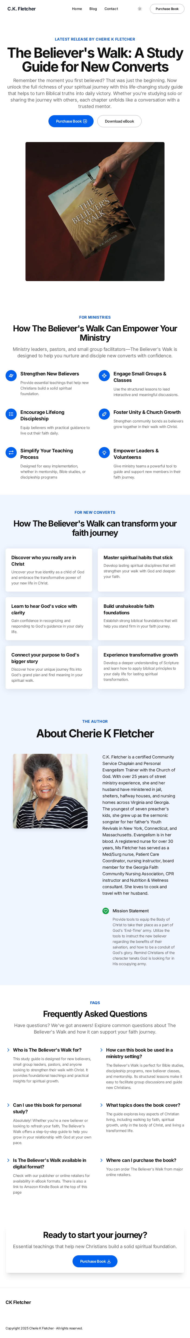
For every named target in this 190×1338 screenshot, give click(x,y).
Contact (111, 8)
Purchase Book (167, 9)
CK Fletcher (18, 1302)
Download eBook (119, 121)
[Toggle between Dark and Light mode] (139, 8)
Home (77, 8)
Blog (93, 8)
